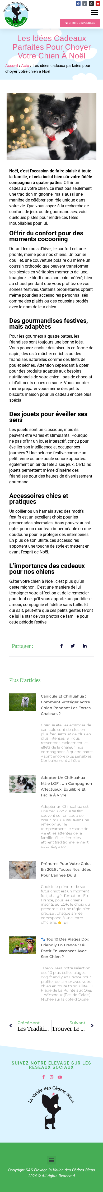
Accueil (11, 65)
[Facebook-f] (43, 1077)
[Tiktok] (84, 3)
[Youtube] (98, 3)
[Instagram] (91, 3)
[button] (94, 13)
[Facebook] (78, 3)
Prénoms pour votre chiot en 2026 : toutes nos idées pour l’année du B (66, 869)
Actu (25, 65)
